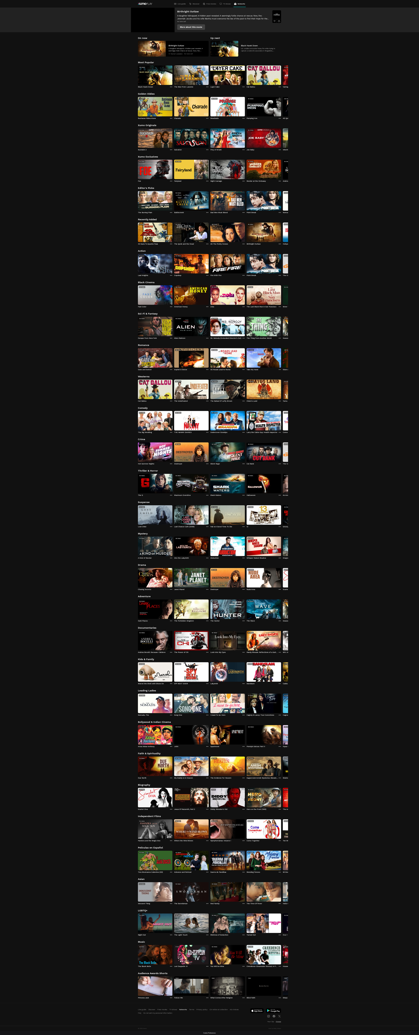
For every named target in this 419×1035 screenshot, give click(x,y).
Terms (191, 1009)
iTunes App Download (257, 1011)
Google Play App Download (273, 1011)
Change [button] (278, 1021)
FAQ (139, 1013)
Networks (241, 4)
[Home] (145, 4)
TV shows (227, 4)
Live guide (182, 4)
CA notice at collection (219, 1009)
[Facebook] (274, 1016)
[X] (279, 1016)
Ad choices (234, 1009)
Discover (196, 4)
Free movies (211, 4)
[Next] (281, 74)
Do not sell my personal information (157, 1013)
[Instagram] (268, 1016)
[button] (191, 27)
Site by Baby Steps (275, 1028)
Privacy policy (201, 1009)
